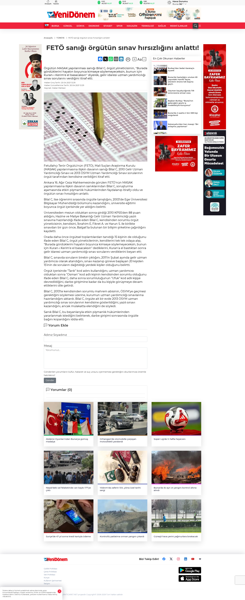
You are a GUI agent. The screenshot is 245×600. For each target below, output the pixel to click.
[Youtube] (193, 559)
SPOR (119, 26)
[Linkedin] (185, 559)
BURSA (55, 26)
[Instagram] (178, 559)
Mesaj (48, 345)
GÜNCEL (67, 26)
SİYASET (108, 26)
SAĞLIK (162, 26)
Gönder (50, 380)
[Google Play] (183, 570)
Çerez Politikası (50, 572)
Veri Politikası (49, 575)
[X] (171, 559)
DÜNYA (80, 26)
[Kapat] (59, 591)
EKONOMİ (94, 26)
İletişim (47, 584)
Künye (46, 578)
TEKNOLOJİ (147, 26)
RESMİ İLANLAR (178, 26)
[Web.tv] (200, 559)
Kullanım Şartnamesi (53, 581)
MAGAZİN (132, 26)
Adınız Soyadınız (55, 335)
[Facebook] (164, 559)
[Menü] (199, 25)
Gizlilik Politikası (50, 569)
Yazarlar (56, 4)
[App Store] (183, 578)
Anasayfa (48, 4)
